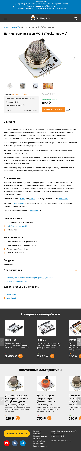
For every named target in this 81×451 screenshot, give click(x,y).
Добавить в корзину (53, 109)
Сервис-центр (38, 443)
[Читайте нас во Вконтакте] (15, 443)
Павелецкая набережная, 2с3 (64, 431)
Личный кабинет (39, 441)
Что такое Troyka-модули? (17, 281)
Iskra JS (32, 199)
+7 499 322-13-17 (57, 434)
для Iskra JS (11, 298)
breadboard (34, 211)
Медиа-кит (37, 438)
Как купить (37, 431)
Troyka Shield (63, 199)
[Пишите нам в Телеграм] (23, 443)
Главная (6, 27)
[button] (5, 18)
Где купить (37, 434)
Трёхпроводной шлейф (18, 226)
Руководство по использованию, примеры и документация (30, 278)
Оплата (8, 110)
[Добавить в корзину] (20, 356)
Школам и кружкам (40, 436)
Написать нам (17, 433)
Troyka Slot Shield (18, 203)
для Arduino (11, 294)
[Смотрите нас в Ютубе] (7, 443)
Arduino (22, 199)
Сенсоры (14, 27)
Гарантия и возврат (40, 446)
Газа (19, 27)
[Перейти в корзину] (75, 18)
